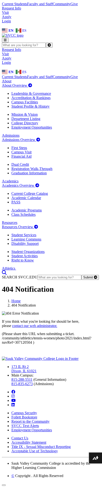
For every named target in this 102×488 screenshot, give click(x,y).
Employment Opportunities (31, 127)
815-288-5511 (21, 379)
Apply (6, 17)
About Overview (15, 85)
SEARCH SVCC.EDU (19, 277)
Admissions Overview (19, 140)
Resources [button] (9, 223)
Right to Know (22, 260)
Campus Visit (21, 152)
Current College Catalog (29, 193)
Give (74, 4)
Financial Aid (21, 156)
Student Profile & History (30, 106)
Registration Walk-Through (31, 169)
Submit (88, 277)
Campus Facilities (24, 102)
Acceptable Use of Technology (34, 451)
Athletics (9, 268)
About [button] (6, 81)
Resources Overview (18, 227)
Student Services (23, 235)
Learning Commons (26, 239)
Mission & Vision (24, 114)
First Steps (19, 148)
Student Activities (24, 256)
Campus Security (24, 413)
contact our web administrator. (34, 326)
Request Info (11, 8)
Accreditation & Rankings (31, 98)
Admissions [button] (10, 135)
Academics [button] (10, 181)
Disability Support (25, 243)
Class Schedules (23, 214)
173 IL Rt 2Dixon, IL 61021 (24, 369)
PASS (15, 202)
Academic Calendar (26, 198)
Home (16, 301)
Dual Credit (20, 164)
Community (61, 4)
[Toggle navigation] (5, 40)
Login (6, 21)
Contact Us (19, 438)
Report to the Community (30, 421)
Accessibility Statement (28, 442)
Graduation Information (29, 173)
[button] (4, 273)
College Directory (24, 123)
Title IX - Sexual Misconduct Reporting (41, 447)
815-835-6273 (22, 384)
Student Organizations (28, 252)
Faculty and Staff (40, 4)
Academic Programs (26, 210)
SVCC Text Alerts (25, 426)
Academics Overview (18, 185)
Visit (5, 12)
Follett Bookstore (24, 417)
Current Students (14, 4)
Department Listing (25, 119)
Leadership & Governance (31, 93)
